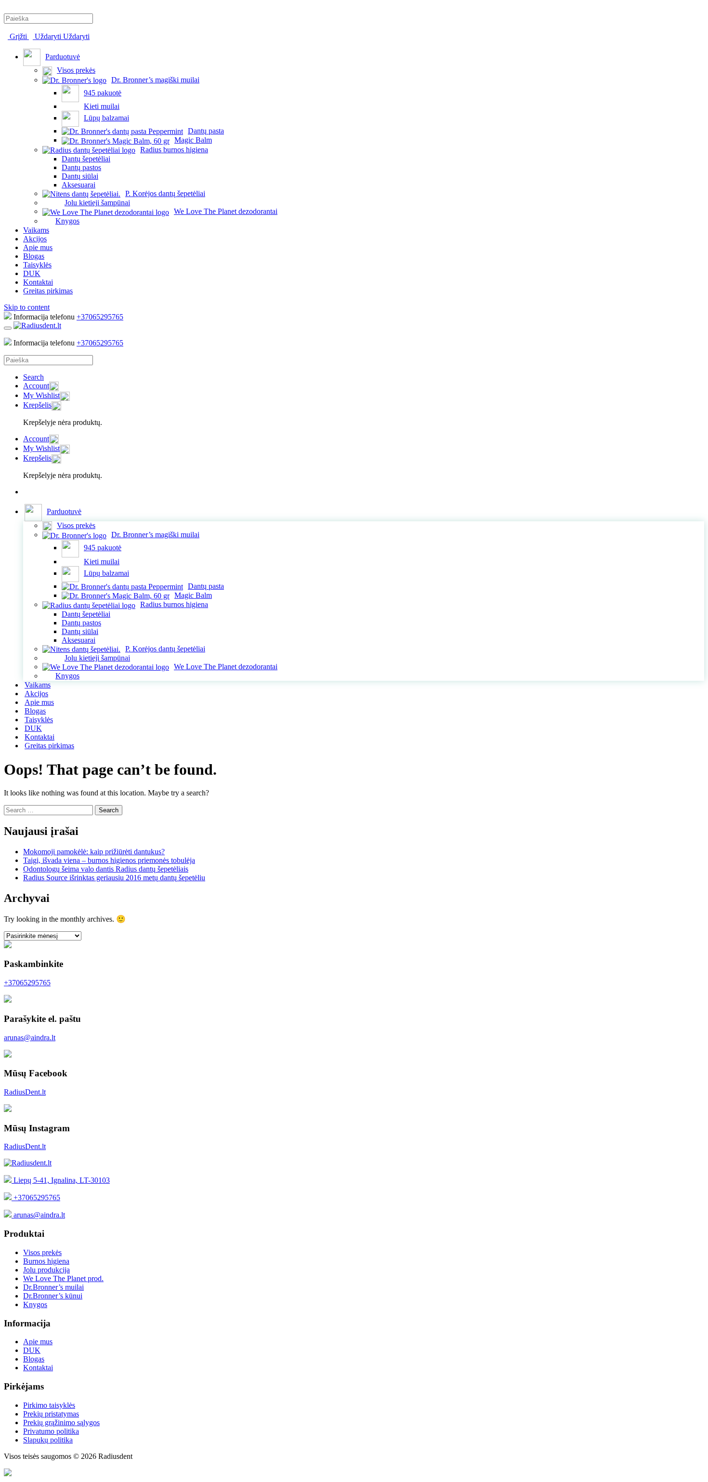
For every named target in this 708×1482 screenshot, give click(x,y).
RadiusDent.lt (25, 1092)
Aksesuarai (78, 185)
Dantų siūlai (80, 176)
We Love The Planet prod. (63, 1278)
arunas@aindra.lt (29, 1037)
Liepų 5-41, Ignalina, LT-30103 (61, 1180)
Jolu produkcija (46, 1270)
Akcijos (35, 239)
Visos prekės (42, 1252)
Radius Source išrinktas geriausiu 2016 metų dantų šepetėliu (114, 877)
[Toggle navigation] (8, 328)
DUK (31, 273)
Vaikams (36, 230)
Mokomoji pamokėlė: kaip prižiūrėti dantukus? (94, 851)
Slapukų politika (48, 1440)
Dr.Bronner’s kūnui (52, 1296)
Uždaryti (48, 36)
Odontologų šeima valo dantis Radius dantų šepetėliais (105, 869)
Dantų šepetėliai (86, 159)
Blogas (33, 256)
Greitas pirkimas (48, 291)
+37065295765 (100, 317)
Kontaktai (38, 282)
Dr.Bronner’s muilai (53, 1287)
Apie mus (37, 247)
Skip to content (27, 307)
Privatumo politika (51, 1431)
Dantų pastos (81, 167)
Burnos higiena (46, 1261)
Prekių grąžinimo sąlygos (61, 1422)
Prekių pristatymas (51, 1414)
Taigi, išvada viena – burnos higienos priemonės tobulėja (109, 860)
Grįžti (18, 36)
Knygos (35, 1304)
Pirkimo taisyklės (49, 1405)
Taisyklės (37, 265)
